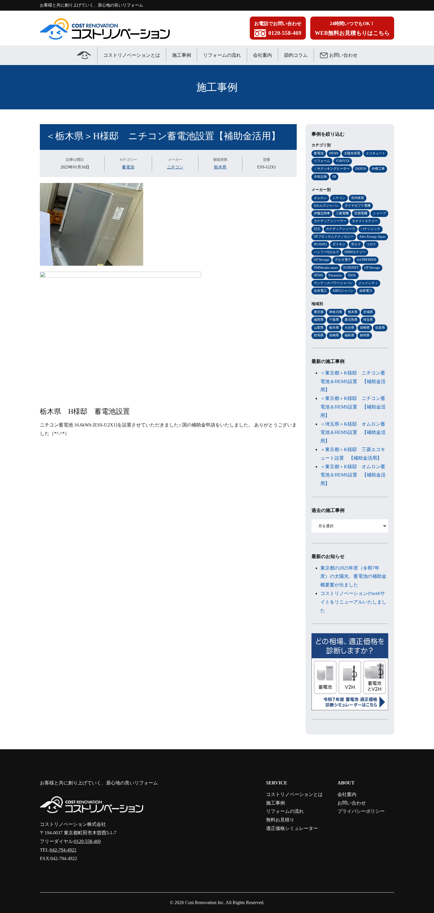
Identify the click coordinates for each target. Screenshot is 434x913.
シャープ (379, 213)
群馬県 (319, 335)
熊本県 (353, 312)
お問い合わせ (343, 55)
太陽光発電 (352, 153)
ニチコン (175, 167)
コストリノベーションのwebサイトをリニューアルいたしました (353, 602)
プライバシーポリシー (361, 811)
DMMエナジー (355, 252)
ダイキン (338, 244)
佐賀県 (380, 327)
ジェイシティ (368, 283)
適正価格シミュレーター (292, 828)
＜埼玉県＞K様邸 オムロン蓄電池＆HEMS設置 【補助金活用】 (353, 432)
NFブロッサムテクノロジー (334, 236)
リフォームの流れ (222, 55)
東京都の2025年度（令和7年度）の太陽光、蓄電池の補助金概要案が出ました (353, 576)
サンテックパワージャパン (333, 283)
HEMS (333, 153)
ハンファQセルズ (326, 252)
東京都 (319, 312)
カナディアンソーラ (340, 229)
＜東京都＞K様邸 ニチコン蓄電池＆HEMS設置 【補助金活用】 (353, 381)
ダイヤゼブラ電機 (358, 205)
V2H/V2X (343, 161)
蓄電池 (128, 167)
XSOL (352, 275)
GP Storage (321, 259)
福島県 (349, 335)
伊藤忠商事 (322, 213)
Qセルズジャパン (326, 205)
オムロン (320, 198)
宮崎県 (365, 327)
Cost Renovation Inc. (205, 902)
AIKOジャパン (343, 290)
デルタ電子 (343, 259)
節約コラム (296, 55)
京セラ (356, 244)
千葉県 (334, 319)
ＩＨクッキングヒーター (332, 168)
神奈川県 (335, 312)
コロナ (371, 244)
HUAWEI (320, 244)
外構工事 (378, 168)
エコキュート (375, 153)
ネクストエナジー (365, 221)
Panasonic (335, 275)
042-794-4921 (63, 849)
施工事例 (181, 55)
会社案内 (262, 55)
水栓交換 (320, 176)
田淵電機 (360, 213)
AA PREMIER (366, 259)
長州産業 (357, 198)
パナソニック (370, 229)
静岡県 (365, 335)
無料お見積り (280, 819)
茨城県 (368, 312)
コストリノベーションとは (131, 55)
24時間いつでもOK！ (352, 28)
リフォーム (322, 161)
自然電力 (365, 290)
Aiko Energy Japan (372, 236)
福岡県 (319, 319)
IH (334, 176)
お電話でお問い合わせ (277, 28)
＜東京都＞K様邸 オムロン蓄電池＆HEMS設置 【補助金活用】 (353, 475)
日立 (317, 229)
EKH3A (360, 168)
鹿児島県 (351, 319)
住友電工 (320, 290)
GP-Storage (372, 267)
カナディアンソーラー (330, 221)
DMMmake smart (326, 267)
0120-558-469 (87, 841)
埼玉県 (368, 319)
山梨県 (319, 327)
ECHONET (351, 267)
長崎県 (334, 335)
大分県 (349, 327)
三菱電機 (342, 213)
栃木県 (220, 167)
